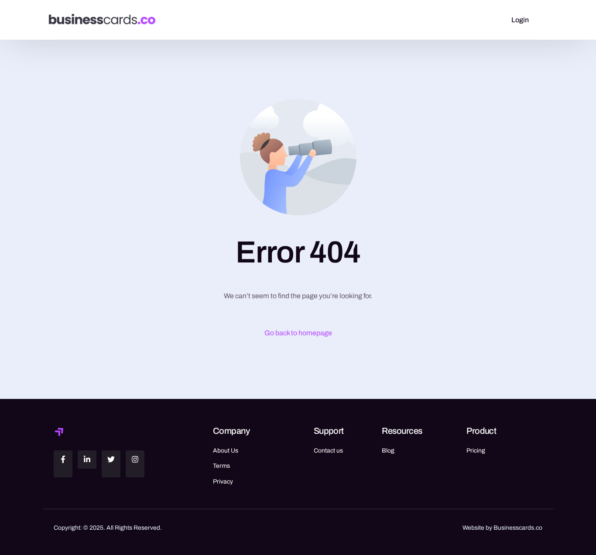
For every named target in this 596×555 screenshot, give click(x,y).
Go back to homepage (298, 333)
